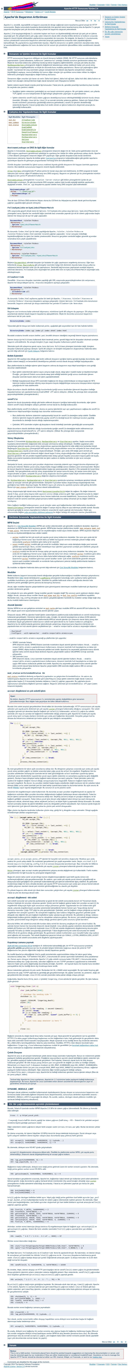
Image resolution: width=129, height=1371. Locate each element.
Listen (52, 709)
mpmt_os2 (96, 528)
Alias (19, 265)
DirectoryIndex (29, 123)
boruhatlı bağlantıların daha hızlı (85, 1045)
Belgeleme (29, 12)
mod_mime (48, 595)
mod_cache (50, 608)
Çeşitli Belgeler (50, 12)
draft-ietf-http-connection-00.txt (20, 946)
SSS (108, 5)
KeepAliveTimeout (30, 132)
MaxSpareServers (29, 135)
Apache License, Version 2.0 (14, 1366)
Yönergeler (101, 5)
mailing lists (97, 1357)
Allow (10, 171)
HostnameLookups (29, 125)
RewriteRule (28, 265)
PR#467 (16, 788)
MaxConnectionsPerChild (54, 491)
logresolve (51, 158)
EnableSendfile (29, 130)
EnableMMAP (27, 127)
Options (25, 139)
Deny (19, 171)
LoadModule (45, 578)
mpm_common (14, 123)
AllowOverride (28, 120)
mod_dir (12, 120)
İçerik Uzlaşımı (34, 351)
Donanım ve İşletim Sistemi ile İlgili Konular (115, 18)
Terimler (114, 5)
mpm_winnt (14, 531)
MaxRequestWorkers (16, 65)
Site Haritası (122, 5)
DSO (21, 578)
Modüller (92, 5)
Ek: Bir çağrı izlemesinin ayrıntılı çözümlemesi (114, 33)
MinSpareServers (29, 137)
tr (99, 21)
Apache (6, 12)
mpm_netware (85, 528)
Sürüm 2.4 (39, 12)
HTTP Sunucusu (17, 12)
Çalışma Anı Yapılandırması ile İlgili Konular (115, 23)
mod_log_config (70, 595)
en (87, 21)
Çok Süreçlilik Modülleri (27, 526)
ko (95, 21)
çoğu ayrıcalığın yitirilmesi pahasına (38, 512)
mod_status (14, 125)
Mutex (10, 871)
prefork (26, 542)
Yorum (107, 37)
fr (91, 21)
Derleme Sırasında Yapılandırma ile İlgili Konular (115, 28)
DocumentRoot (20, 263)
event (15, 544)
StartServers (28, 142)
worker (16, 537)
